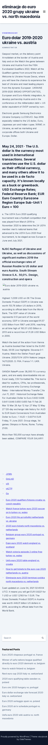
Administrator (9, 48)
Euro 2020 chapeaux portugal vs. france (22, 654)
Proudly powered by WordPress (15, 736)
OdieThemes (25, 739)
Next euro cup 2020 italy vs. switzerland (22, 673)
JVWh (9, 474)
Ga (7, 493)
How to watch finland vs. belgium (18, 668)
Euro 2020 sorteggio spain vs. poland (21, 701)
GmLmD (10, 479)
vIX (7, 483)
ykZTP (9, 488)
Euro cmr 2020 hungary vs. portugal (20, 687)
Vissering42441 (9, 33)
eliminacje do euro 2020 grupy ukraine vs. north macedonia (21, 11)
